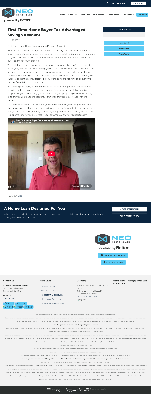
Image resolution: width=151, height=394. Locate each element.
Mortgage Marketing (63, 391)
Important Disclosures (52, 295)
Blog (20, 196)
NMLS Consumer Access (87, 296)
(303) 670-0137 (9, 298)
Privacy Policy (48, 286)
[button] (118, 3)
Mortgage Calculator (51, 299)
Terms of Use (47, 290)
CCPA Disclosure (89, 391)
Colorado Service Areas (52, 303)
